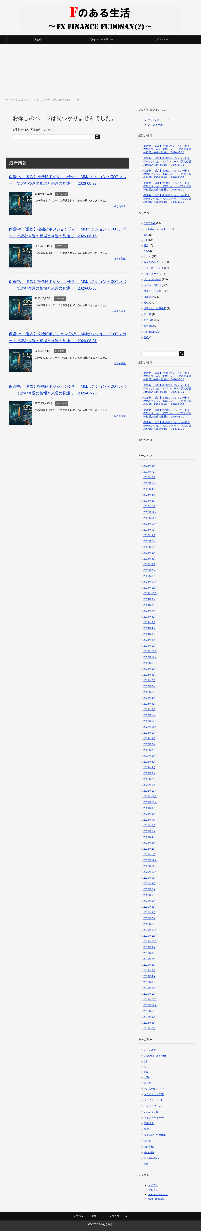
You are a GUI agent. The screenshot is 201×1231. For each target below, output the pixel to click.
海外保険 (149, 320)
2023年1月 (149, 715)
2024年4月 (149, 628)
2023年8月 (149, 674)
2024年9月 (149, 599)
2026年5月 (149, 483)
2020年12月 (150, 860)
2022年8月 (149, 744)
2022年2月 (149, 779)
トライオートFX (153, 273)
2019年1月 (149, 993)
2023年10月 (150, 663)
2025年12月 (150, 512)
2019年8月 (149, 953)
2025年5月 (149, 553)
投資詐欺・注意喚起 (155, 308)
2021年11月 (150, 796)
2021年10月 (150, 802)
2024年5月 (149, 622)
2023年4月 (149, 698)
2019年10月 (150, 941)
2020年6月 (149, 895)
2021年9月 (149, 808)
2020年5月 (149, 901)
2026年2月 (149, 500)
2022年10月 (150, 732)
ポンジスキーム (152, 279)
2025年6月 (149, 547)
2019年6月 (149, 964)
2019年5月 (149, 970)
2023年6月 (149, 686)
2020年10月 (150, 872)
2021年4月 (149, 837)
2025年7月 (149, 541)
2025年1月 (149, 576)
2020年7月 (149, 889)
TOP (19, 99)
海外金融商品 (151, 331)
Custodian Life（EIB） (156, 229)
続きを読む (120, 206)
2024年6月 (149, 616)
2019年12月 (150, 930)
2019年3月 (149, 982)
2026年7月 (149, 471)
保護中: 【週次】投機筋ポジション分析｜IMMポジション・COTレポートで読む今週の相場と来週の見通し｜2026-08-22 (167, 149)
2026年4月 (149, 489)
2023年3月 (149, 703)
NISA (146, 250)
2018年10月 (150, 1011)
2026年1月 (149, 506)
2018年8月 (149, 1022)
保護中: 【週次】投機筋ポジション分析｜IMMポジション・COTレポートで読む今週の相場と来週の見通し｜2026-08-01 (167, 186)
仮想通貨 (149, 297)
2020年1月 (149, 924)
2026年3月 (149, 495)
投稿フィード (155, 1190)
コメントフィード (158, 1194)
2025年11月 (150, 518)
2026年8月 (149, 466)
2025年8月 (149, 535)
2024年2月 (149, 640)
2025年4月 (149, 558)
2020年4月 (149, 906)
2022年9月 (149, 738)
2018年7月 (149, 1028)
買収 (146, 337)
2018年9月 (149, 1017)
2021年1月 (149, 854)
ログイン (153, 1185)
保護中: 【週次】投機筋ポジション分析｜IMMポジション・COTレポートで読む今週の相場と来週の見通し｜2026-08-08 (167, 174)
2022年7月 (149, 750)
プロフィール (163, 39)
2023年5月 (149, 692)
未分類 (147, 314)
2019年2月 (149, 988)
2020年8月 (149, 883)
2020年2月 (149, 918)
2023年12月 (150, 651)
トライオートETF (154, 268)
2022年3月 (149, 773)
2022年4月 (149, 767)
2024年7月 (149, 611)
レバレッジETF (152, 285)
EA (145, 234)
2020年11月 (150, 866)
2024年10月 (150, 593)
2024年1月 (149, 645)
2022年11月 (150, 727)
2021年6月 (149, 825)
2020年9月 (149, 877)
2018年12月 (150, 999)
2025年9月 (149, 529)
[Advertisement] (100, 71)
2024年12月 (150, 582)
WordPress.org (156, 1198)
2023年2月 (149, 709)
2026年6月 (149, 477)
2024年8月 (149, 605)
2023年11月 (150, 657)
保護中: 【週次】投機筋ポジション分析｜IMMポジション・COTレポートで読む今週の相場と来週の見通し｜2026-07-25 (167, 198)
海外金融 (149, 326)
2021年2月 (149, 848)
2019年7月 (149, 959)
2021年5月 (149, 831)
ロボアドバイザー (154, 291)
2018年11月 (150, 1005)
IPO (146, 245)
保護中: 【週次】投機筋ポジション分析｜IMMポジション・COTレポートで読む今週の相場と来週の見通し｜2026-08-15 (167, 161)
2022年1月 (149, 785)
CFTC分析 (61, 194)
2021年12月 (150, 790)
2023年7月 (149, 680)
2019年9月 (149, 947)
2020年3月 (149, 912)
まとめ (38, 39)
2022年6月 (149, 756)
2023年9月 (149, 669)
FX (145, 240)
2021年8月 (149, 814)
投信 (146, 302)
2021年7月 (149, 819)
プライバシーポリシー (100, 39)
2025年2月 (149, 570)
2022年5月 (149, 761)
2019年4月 (149, 976)
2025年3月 (149, 564)
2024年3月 (149, 634)
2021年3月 (149, 843)
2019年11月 (150, 935)
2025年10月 (150, 524)
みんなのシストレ (154, 262)
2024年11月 (150, 587)
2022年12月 (150, 721)
